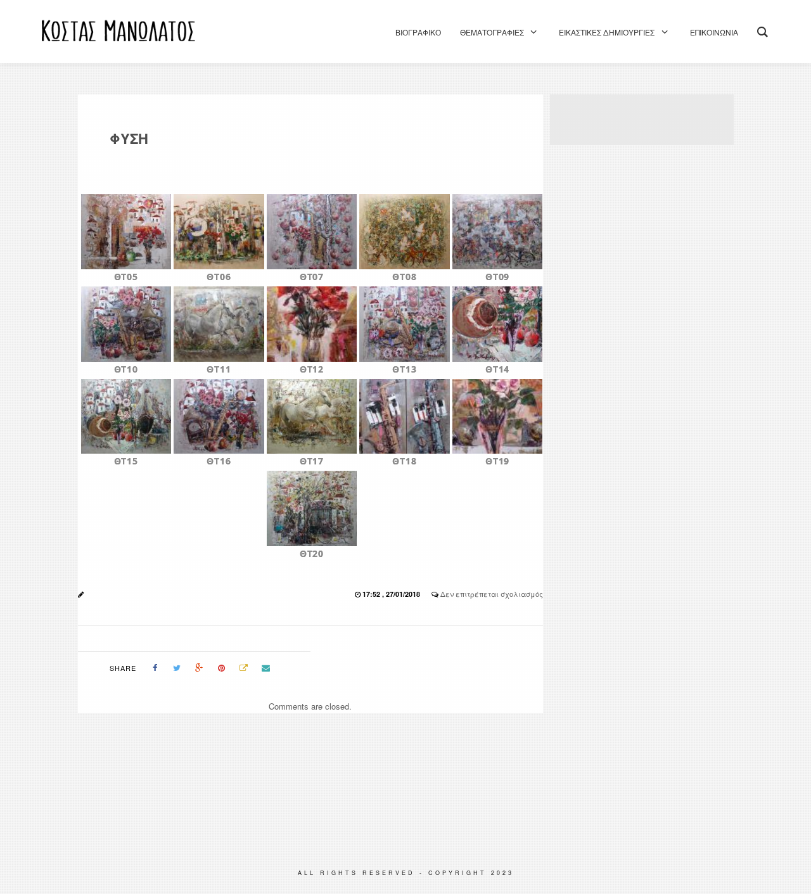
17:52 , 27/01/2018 (392, 594)
